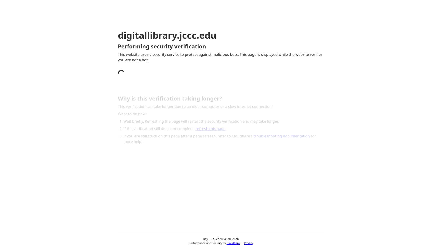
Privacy (248, 243)
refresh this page (210, 128)
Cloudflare (233, 243)
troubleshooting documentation (281, 136)
